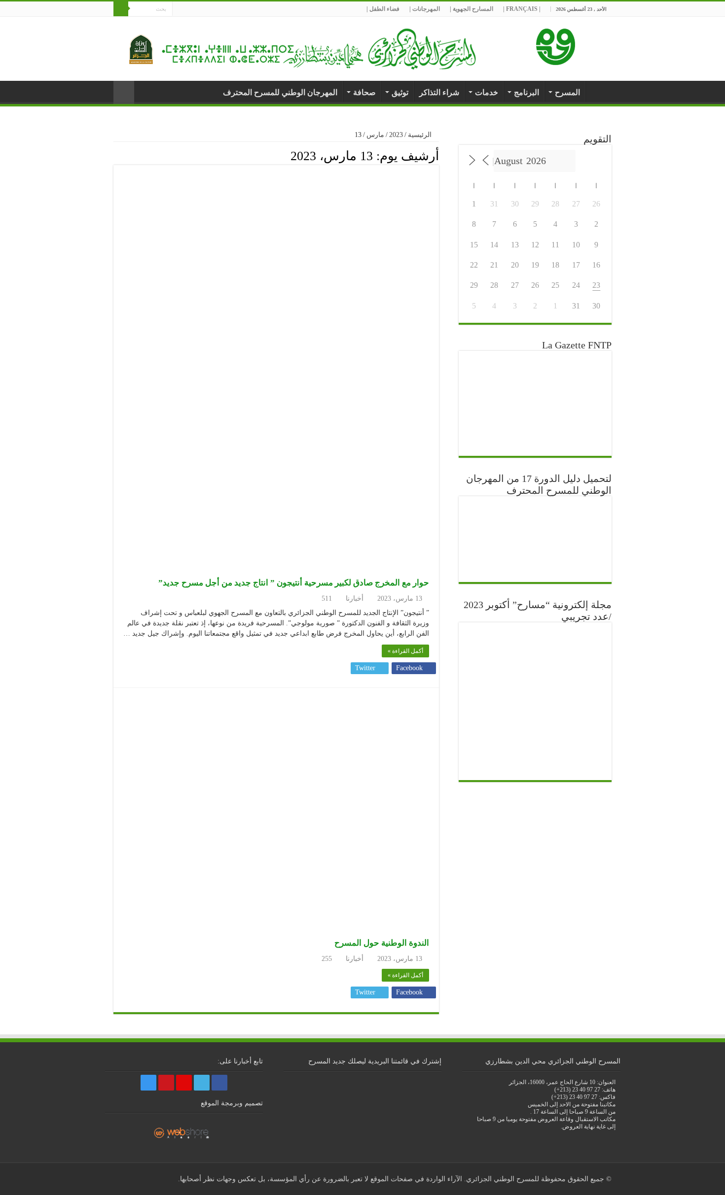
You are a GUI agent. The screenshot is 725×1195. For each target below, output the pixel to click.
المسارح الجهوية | (471, 8)
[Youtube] (189, 9)
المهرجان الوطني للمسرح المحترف (280, 92)
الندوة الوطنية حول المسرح (381, 943)
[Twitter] (208, 9)
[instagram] (179, 9)
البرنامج (526, 92)
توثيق (400, 92)
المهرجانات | (424, 8)
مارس (375, 134)
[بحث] (120, 8)
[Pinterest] (198, 9)
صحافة (364, 92)
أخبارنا (599, 91)
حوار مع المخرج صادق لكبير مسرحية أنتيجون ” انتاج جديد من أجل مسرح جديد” (293, 582)
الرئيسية (421, 134)
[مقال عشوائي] (123, 92)
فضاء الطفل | (382, 8)
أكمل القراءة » (405, 651)
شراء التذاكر (439, 92)
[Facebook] (217, 9)
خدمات (486, 92)
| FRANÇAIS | (522, 8)
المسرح (567, 92)
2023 (396, 134)
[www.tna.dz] (557, 44)
